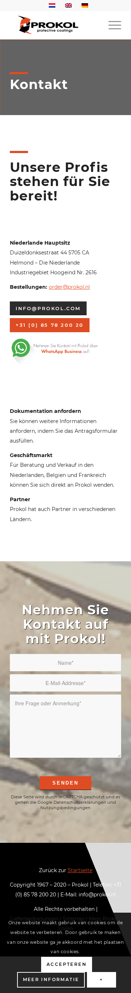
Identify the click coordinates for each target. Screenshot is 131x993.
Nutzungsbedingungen (65, 807)
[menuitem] (111, 24)
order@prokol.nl (69, 287)
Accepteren (67, 964)
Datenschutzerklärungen (79, 802)
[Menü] (111, 24)
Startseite (80, 870)
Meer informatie (51, 979)
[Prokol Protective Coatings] (54, 24)
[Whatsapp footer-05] (63, 352)
